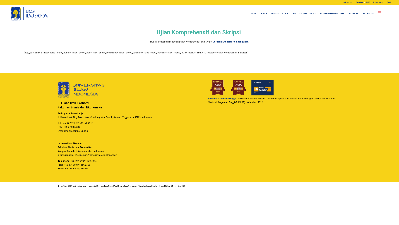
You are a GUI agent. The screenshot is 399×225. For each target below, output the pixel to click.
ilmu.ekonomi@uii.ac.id (76, 168)
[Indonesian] (379, 14)
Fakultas (359, 2)
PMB (368, 2)
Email (389, 2)
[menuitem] (347, 2)
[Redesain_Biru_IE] (28, 14)
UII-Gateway (378, 2)
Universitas (348, 2)
